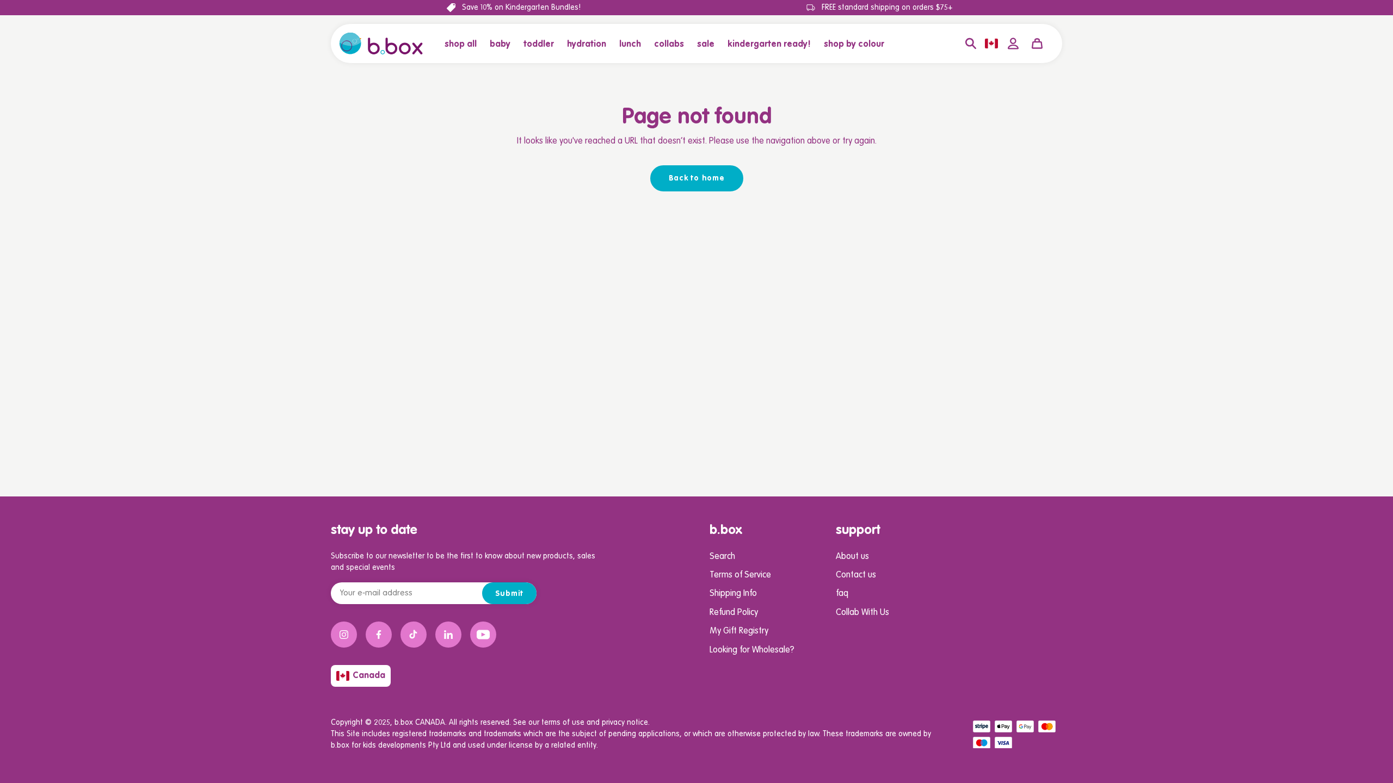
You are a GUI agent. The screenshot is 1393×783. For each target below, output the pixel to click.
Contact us (856, 575)
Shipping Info (733, 593)
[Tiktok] (413, 635)
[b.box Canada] (381, 43)
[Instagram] (344, 635)
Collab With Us (862, 612)
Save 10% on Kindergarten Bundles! (521, 7)
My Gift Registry (739, 631)
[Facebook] (379, 635)
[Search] (971, 43)
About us (852, 556)
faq (842, 593)
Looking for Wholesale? (752, 650)
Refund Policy (734, 612)
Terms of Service (740, 575)
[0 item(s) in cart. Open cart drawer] (1037, 43)
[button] (500, 43)
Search (722, 556)
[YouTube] (483, 635)
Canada (369, 676)
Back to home (697, 178)
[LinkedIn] (448, 635)
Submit (509, 594)
